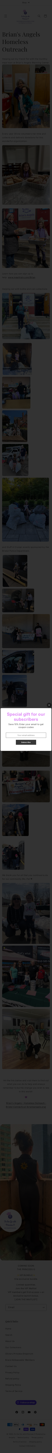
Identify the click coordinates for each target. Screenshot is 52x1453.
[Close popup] (49, 705)
